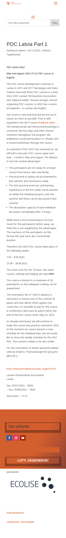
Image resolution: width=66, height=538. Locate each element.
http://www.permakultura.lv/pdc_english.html (31, 368)
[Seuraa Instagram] (16, 438)
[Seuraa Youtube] (23, 438)
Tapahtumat (13, 54)
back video (49, 122)
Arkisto (46, 50)
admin (22, 50)
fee (40, 122)
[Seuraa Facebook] (9, 438)
